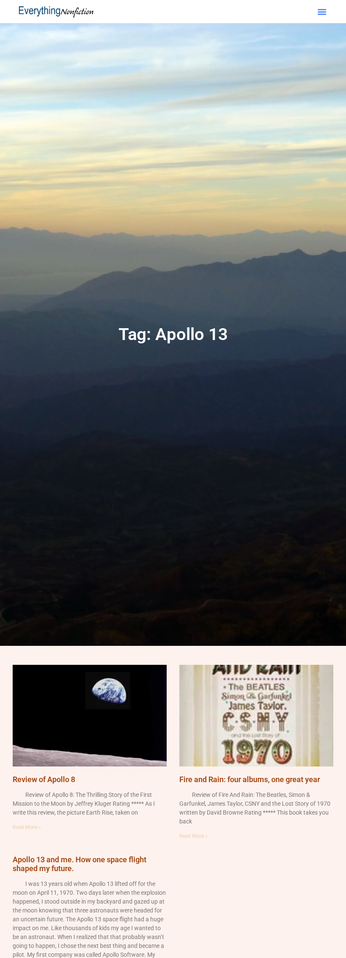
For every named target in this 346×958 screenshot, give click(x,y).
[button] (322, 12)
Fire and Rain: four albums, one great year (249, 779)
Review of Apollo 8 (44, 779)
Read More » (27, 827)
